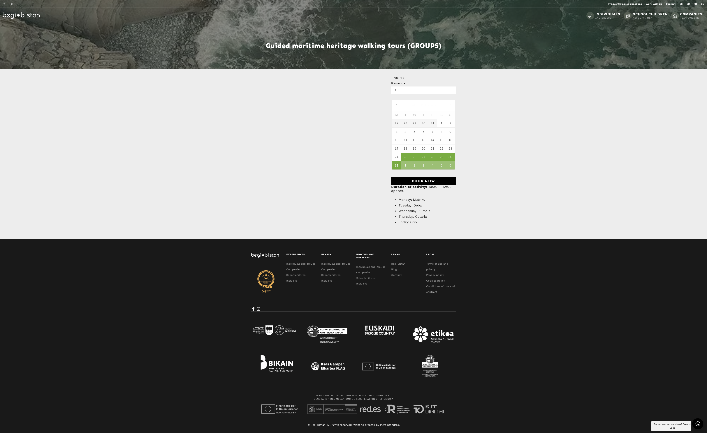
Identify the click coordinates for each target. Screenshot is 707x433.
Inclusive (291, 280)
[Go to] (4, 4)
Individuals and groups (300, 263)
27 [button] (424, 158)
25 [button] (406, 158)
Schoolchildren (296, 274)
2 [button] (415, 166)
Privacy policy (435, 274)
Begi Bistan (398, 263)
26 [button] (415, 158)
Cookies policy (435, 280)
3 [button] (424, 166)
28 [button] (432, 158)
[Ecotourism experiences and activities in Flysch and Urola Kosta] (30, 15)
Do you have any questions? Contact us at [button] (672, 426)
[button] (450, 104)
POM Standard (389, 425)
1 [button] (406, 166)
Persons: (399, 83)
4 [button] (432, 166)
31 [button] (397, 166)
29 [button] (441, 158)
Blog (394, 269)
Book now (423, 181)
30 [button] (450, 158)
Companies (293, 269)
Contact (396, 274)
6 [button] (450, 166)
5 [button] (441, 166)
